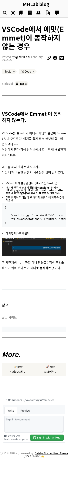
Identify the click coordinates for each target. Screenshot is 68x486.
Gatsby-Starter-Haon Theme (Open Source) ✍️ (46, 454)
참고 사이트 (9, 317)
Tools (23, 84)
